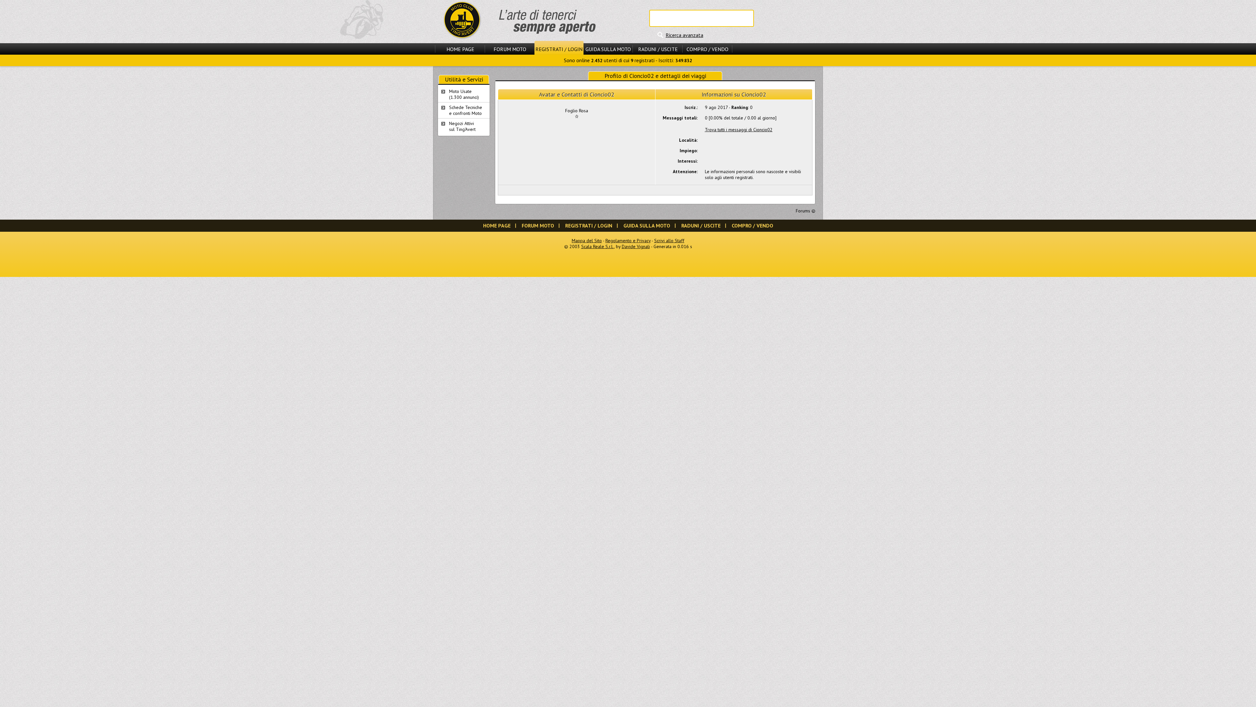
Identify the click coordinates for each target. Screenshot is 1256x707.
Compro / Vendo (707, 49)
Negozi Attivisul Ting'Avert (462, 126)
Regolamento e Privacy (628, 241)
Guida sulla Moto (608, 49)
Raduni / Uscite (658, 49)
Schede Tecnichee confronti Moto (465, 110)
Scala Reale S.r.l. (597, 246)
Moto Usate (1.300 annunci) (464, 94)
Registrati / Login (559, 49)
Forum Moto (510, 49)
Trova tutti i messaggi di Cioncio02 (739, 130)
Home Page (460, 49)
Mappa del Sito (587, 241)
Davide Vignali (636, 246)
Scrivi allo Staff (669, 241)
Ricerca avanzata (684, 35)
